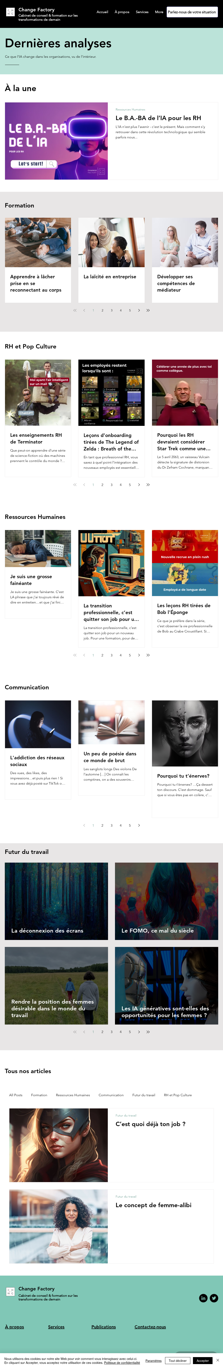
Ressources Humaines (130, 109)
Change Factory (36, 10)
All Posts (15, 1095)
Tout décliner (178, 1360)
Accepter (203, 1360)
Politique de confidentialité (122, 1362)
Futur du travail (143, 1095)
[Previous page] (84, 310)
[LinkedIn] (203, 1298)
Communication (111, 1095)
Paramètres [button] (153, 1360)
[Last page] (148, 310)
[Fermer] (217, 1361)
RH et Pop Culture (178, 1095)
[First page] (75, 310)
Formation (39, 1095)
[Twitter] (214, 1298)
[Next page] (139, 310)
